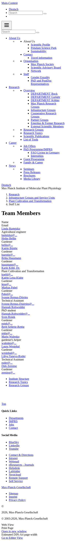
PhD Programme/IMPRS (37, 149)
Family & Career (33, 162)
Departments (16, 418)
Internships (37, 155)
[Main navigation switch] (6, 25)
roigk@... (6, 323)
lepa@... (6, 284)
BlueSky (14, 442)
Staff (26, 74)
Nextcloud (15, 474)
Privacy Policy (17, 500)
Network (36, 70)
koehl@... (7, 274)
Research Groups (33, 129)
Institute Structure (19, 378)
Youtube (14, 448)
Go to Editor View (12, 537)
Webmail (14, 461)
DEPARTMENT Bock (44, 93)
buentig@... (8, 254)
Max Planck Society (42, 64)
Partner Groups (39, 119)
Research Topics (33, 133)
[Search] (44, 13)
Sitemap (13, 493)
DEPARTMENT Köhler (45, 100)
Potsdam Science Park (43, 47)
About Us (14, 38)
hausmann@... (9, 264)
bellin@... (7, 245)
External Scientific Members (47, 126)
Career (12, 142)
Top (3, 403)
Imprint (13, 496)
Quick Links (9, 410)
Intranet (13, 458)
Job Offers (29, 146)
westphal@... (9, 352)
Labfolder (14, 471)
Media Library (31, 178)
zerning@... (8, 372)
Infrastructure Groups (43, 110)
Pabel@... (7, 294)
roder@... (6, 362)
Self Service (16, 481)
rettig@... (6, 333)
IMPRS (13, 421)
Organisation (30, 61)
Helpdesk (14, 468)
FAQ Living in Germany (45, 152)
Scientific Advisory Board (46, 67)
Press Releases (31, 172)
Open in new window (14, 531)
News (12, 165)
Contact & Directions (21, 454)
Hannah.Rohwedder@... (15, 313)
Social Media (9, 435)
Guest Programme (33, 159)
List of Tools (30, 139)
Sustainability (38, 51)
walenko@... (8, 343)
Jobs (11, 424)
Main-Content (9, 3)
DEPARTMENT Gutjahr (45, 97)
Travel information (41, 57)
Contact (27, 54)
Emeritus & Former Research (48, 123)
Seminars (28, 169)
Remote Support (18, 477)
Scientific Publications (36, 136)
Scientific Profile (40, 44)
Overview (29, 90)
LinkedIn (14, 445)
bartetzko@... (9, 235)
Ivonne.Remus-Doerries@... (17, 303)
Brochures (29, 175)
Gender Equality (40, 77)
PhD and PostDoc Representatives (41, 82)
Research (14, 87)
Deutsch (13, 9)
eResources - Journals (21, 464)
